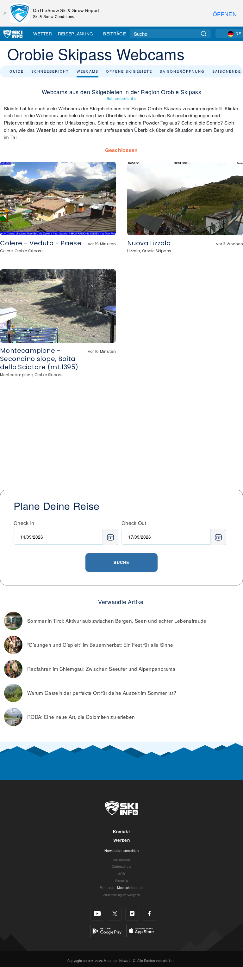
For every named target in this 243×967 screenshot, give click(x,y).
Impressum (121, 859)
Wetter (42, 33)
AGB (121, 873)
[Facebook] (149, 914)
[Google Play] (107, 930)
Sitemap (121, 880)
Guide (16, 71)
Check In (24, 523)
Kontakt (121, 832)
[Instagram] (132, 914)
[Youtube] (97, 914)
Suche (121, 562)
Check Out (134, 523)
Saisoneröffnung (182, 71)
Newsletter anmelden (121, 850)
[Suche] (203, 33)
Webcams (87, 71)
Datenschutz (121, 866)
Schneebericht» (121, 98)
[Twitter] (115, 914)
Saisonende (226, 71)
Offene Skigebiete (129, 71)
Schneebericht (50, 71)
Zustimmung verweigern (121, 894)
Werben (121, 840)
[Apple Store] (141, 930)
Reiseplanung (75, 33)
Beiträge (114, 33)
